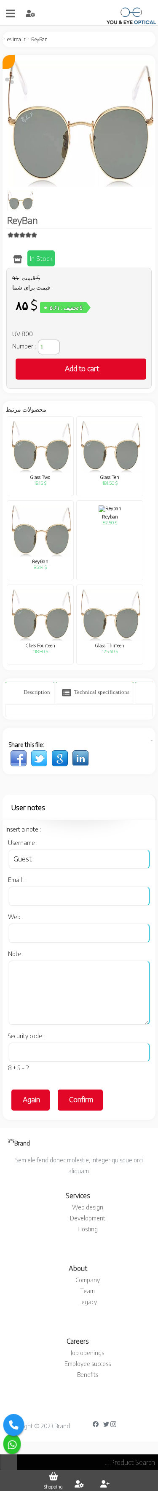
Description (36, 692)
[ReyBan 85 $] (18, 757)
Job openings (87, 1352)
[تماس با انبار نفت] (12, 1444)
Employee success (87, 1363)
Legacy (87, 1301)
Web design (87, 1207)
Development (87, 1218)
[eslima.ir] (120, 13)
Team (87, 1290)
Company (87, 1280)
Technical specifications (101, 692)
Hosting (88, 1229)
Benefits (87, 1374)
